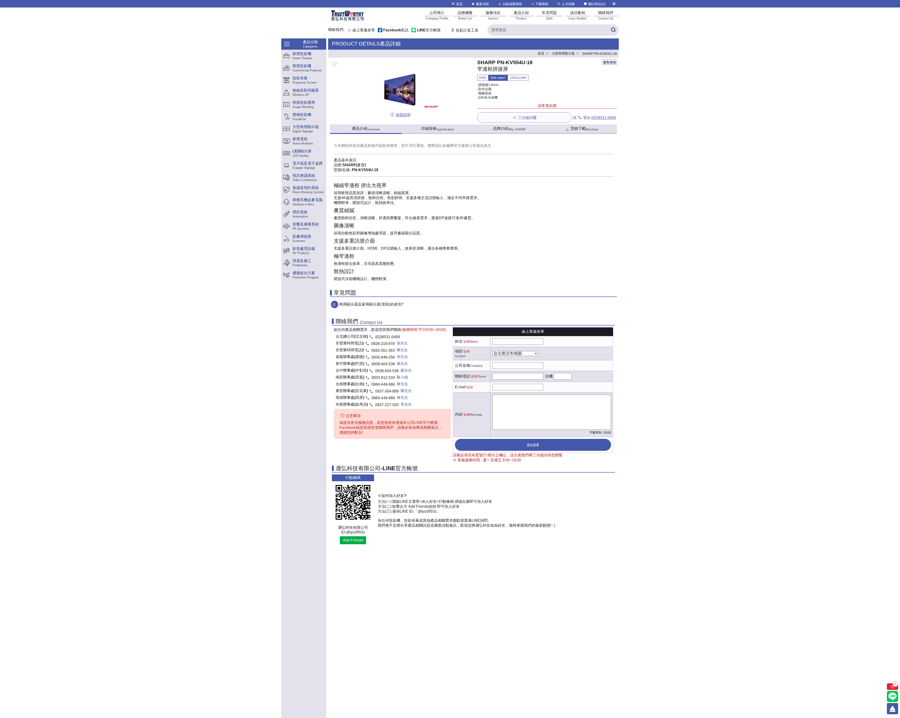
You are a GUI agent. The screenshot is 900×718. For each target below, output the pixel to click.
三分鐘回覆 (527, 118)
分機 (549, 376)
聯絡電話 (462, 376)
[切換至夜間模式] (614, 4)
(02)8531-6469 (603, 118)
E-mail (460, 387)
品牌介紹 (509, 128)
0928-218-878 (383, 344)
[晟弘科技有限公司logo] (347, 20)
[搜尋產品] (613, 30)
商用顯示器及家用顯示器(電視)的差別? (371, 304)
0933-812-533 (383, 378)
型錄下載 (584, 128)
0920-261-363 (383, 350)
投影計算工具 (467, 30)
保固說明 (403, 115)
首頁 (459, 4)
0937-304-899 (387, 391)
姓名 (458, 341)
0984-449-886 (383, 384)
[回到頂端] (892, 708)
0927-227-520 (387, 405)
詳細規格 (437, 128)
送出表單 (533, 445)
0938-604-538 (383, 364)
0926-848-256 (383, 357)
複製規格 (609, 62)
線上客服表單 (363, 30)
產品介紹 (366, 128)
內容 (458, 414)
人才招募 (568, 4)
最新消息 (482, 4)
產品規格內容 (371, 146)
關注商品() (597, 4)
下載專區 (541, 4)
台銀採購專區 (512, 4)
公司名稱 (462, 365)
